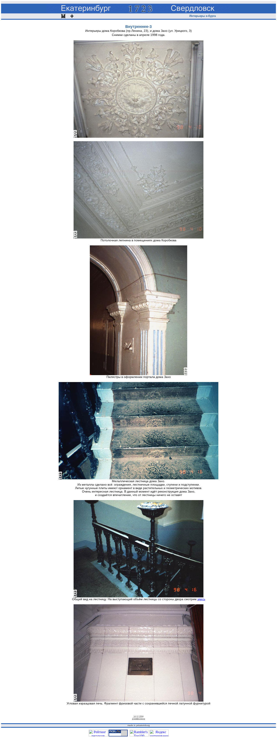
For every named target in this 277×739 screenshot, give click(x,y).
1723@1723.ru (138, 719)
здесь (201, 599)
